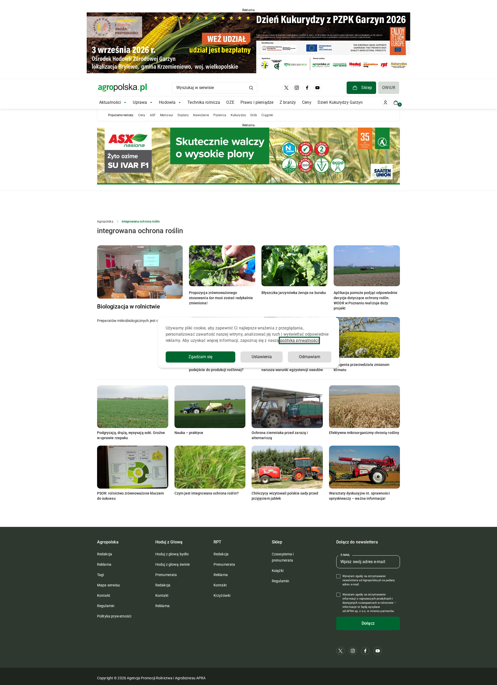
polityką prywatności (299, 340)
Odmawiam (309, 356)
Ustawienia (262, 356)
